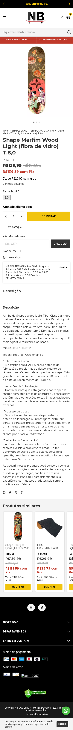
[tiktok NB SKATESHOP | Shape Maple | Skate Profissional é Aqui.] (42, 607)
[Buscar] (69, 32)
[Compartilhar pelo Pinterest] (22, 492)
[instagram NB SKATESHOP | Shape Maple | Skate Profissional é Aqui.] (31, 607)
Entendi (62, 724)
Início (5, 130)
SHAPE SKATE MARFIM (42, 130)
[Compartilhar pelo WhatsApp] (4, 492)
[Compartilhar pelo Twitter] (15, 492)
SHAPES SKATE (19, 130)
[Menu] (5, 17)
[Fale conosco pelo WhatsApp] (66, 711)
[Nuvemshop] (36, 714)
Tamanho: (11, 191)
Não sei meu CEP (14, 251)
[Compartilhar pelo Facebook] (10, 492)
